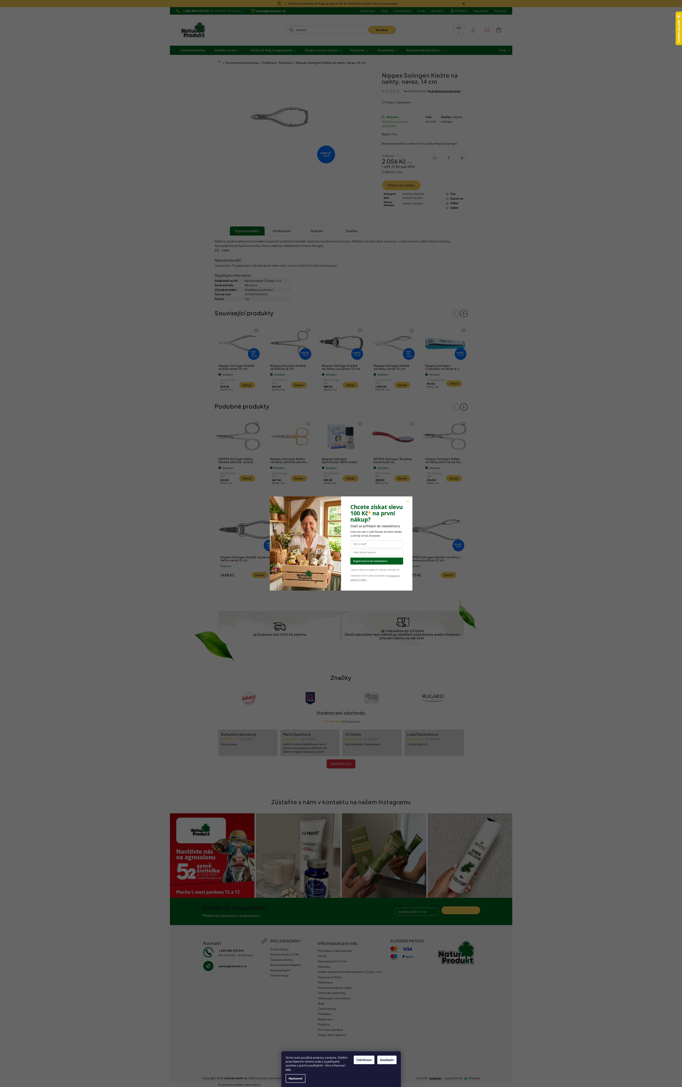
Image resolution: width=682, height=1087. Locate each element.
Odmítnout (364, 1060)
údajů (363, 579)
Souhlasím (387, 1060)
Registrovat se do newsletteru (370, 561)
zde (288, 1069)
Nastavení (295, 1078)
